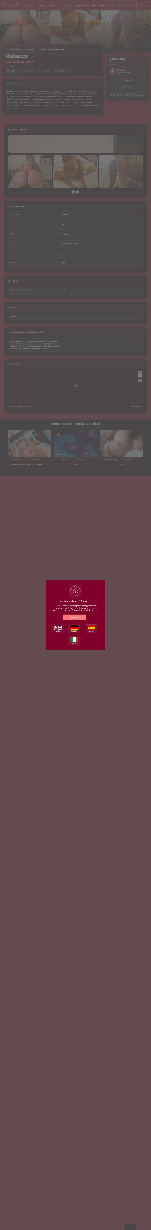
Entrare (73, 617)
